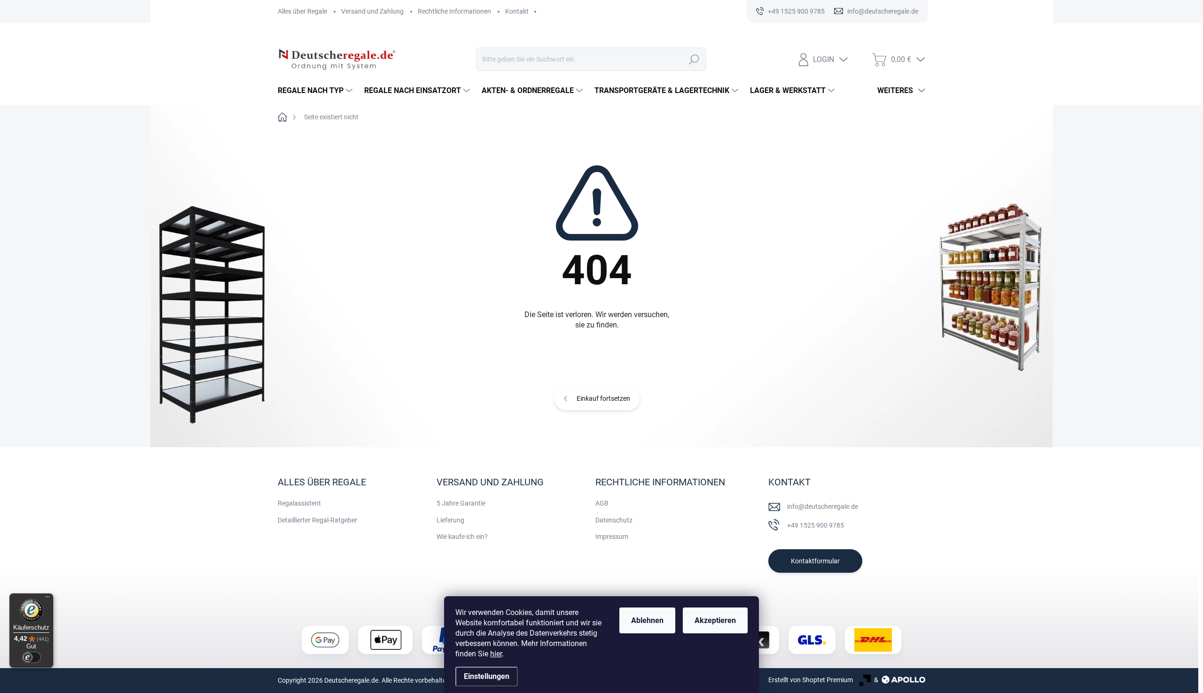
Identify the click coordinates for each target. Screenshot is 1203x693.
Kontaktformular (815, 561)
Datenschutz (614, 520)
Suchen (694, 59)
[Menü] (47, 599)
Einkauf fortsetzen (603, 398)
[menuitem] (316, 91)
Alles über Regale (302, 11)
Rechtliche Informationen (454, 11)
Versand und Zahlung (372, 11)
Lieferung (450, 520)
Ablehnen (647, 620)
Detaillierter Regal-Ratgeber (317, 520)
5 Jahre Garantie (461, 503)
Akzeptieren (715, 620)
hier (496, 653)
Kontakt (517, 11)
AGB (602, 503)
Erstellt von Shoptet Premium (810, 680)
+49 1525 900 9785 (815, 525)
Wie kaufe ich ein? (462, 536)
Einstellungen (486, 676)
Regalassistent (299, 503)
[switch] (31, 657)
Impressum (611, 536)
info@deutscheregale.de (822, 506)
